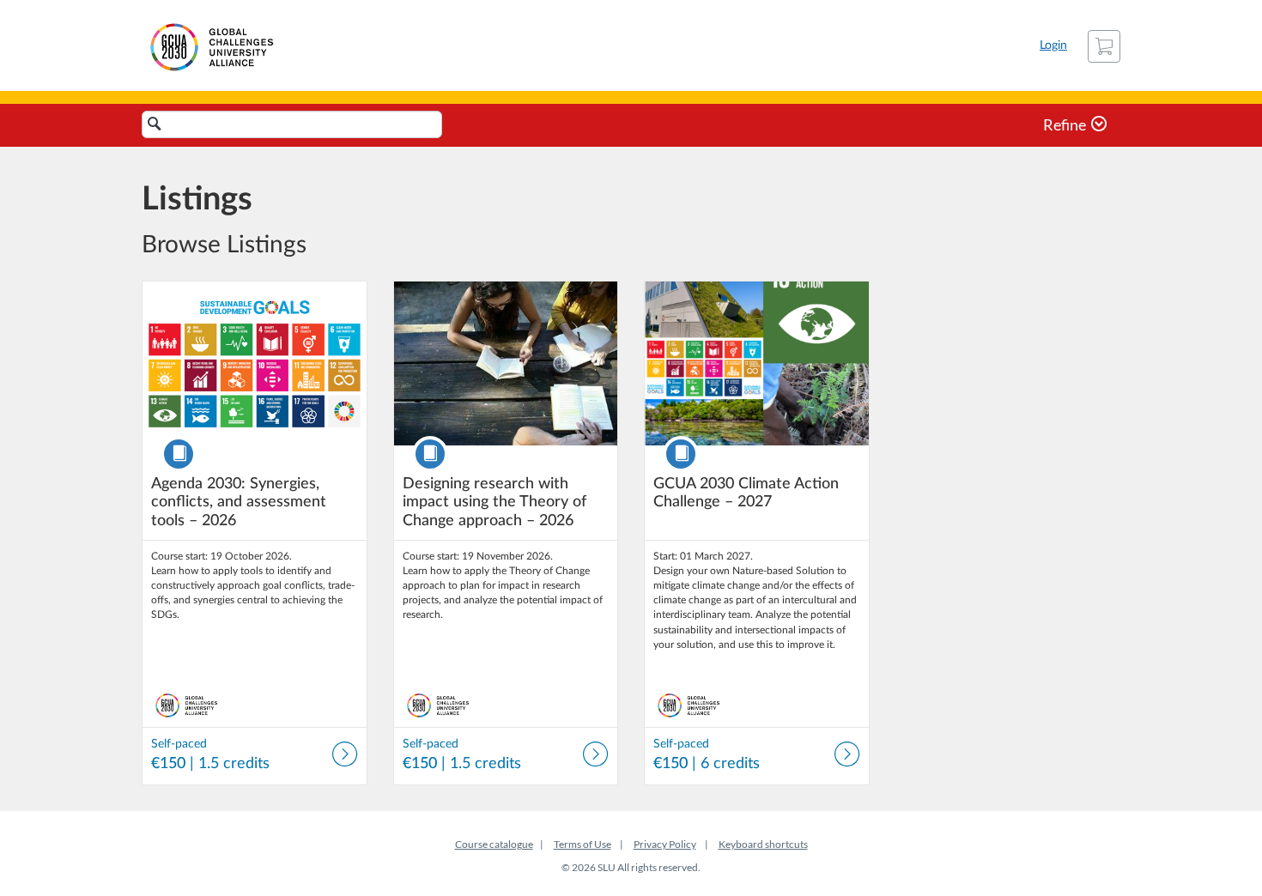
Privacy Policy (665, 844)
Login (1053, 45)
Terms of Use (582, 844)
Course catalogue (494, 844)
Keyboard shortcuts (763, 844)
